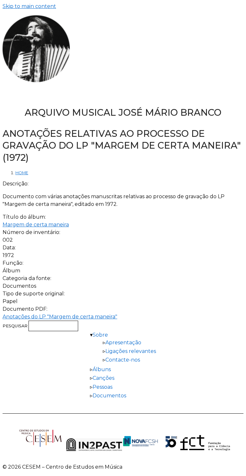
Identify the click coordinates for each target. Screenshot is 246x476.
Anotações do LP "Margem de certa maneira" (60, 317)
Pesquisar (16, 326)
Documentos (109, 396)
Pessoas (102, 387)
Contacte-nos (122, 360)
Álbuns (102, 369)
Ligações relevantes (130, 351)
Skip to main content (29, 6)
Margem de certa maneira (36, 225)
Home (21, 172)
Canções (103, 378)
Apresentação (123, 342)
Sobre (100, 335)
